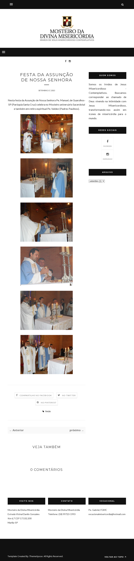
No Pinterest (48, 402)
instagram (107, 159)
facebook (107, 146)
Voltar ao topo (114, 557)
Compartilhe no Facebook (36, 395)
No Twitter (69, 395)
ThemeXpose (36, 556)
